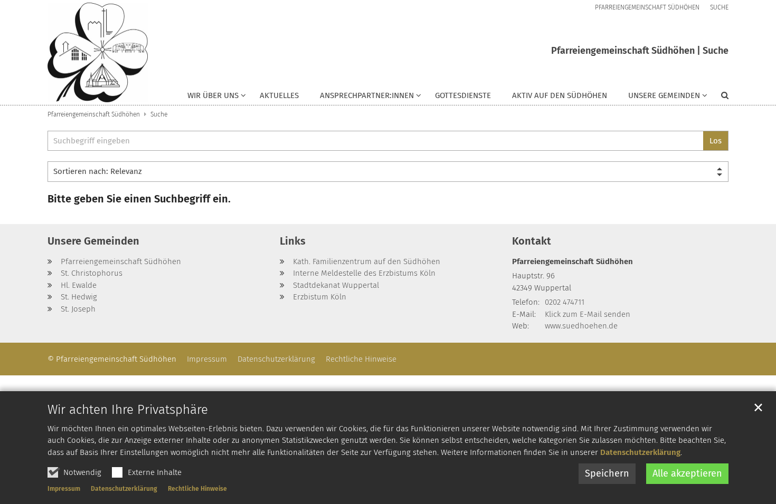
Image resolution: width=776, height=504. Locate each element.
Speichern (607, 473)
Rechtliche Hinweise (197, 488)
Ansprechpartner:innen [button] (367, 95)
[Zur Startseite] (98, 52)
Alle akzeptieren (687, 473)
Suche (158, 114)
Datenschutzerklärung (640, 452)
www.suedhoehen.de (581, 326)
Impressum (64, 488)
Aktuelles (279, 95)
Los (715, 141)
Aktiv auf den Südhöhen (559, 95)
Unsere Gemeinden (93, 241)
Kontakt (531, 241)
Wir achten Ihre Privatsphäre (128, 409)
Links (293, 241)
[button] (216, 97)
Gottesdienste (463, 95)
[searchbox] (375, 141)
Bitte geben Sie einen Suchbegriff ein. (139, 198)
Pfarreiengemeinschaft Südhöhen (94, 114)
